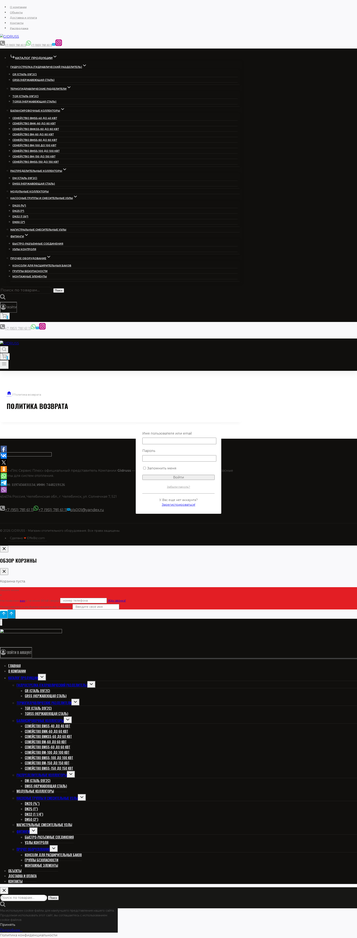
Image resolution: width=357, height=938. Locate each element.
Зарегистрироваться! (178, 505)
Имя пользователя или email (167, 433)
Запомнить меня (161, 468)
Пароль (148, 451)
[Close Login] (4, 549)
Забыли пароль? (178, 486)
